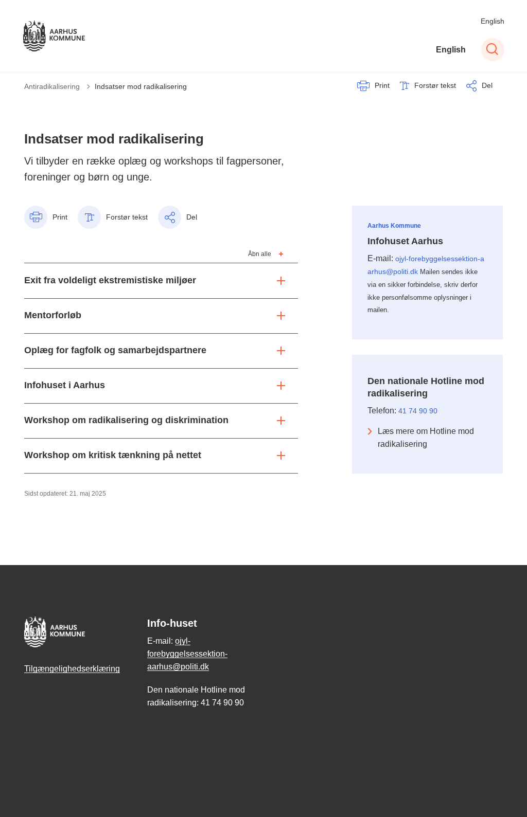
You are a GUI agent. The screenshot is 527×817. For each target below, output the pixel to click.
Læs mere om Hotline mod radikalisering (426, 437)
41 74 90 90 (417, 411)
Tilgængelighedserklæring (72, 668)
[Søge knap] (492, 49)
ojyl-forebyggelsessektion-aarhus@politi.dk (187, 654)
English (492, 21)
